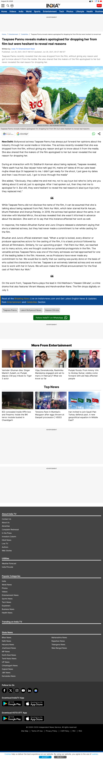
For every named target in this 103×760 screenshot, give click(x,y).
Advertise (6, 526)
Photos (69, 11)
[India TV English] (53, 6)
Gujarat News (7, 669)
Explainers (6, 606)
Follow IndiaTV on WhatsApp (49, 317)
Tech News (6, 602)
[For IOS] (34, 719)
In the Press (7, 533)
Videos (12, 11)
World (29, 11)
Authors (5, 547)
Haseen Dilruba (52, 310)
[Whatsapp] (93, 134)
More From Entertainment (51, 345)
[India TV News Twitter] (98, 1)
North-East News (9, 655)
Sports (37, 11)
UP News (5, 662)
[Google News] (8, 134)
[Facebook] (4, 690)
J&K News (6, 672)
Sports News (7, 599)
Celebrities (24, 34)
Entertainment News (10, 595)
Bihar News (6, 637)
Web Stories (7, 550)
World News (7, 585)
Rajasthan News (58, 641)
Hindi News (6, 540)
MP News (6, 651)
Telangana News (58, 644)
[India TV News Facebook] (96, 1)
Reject (60, 757)
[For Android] (12, 719)
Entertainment (50, 11)
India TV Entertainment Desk (23, 49)
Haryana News (8, 644)
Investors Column (9, 536)
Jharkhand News (9, 648)
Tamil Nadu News (9, 658)
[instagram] (16, 690)
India (21, 11)
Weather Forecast (9, 563)
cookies (95, 754)
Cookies (8, 754)
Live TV (5, 543)
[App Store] (34, 704)
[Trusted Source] (22, 134)
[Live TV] (99, 5)
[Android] (92, 1)
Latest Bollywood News (31, 310)
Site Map (24, 731)
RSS (80, 731)
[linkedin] (29, 690)
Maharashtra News (59, 637)
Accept (45, 757)
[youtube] (23, 690)
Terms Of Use (37, 731)
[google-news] (35, 690)
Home (4, 11)
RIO (73, 731)
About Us (5, 522)
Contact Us (6, 519)
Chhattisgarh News (10, 665)
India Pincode (7, 567)
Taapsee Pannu (10, 310)
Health (90, 11)
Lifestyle (80, 11)
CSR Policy (64, 731)
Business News (8, 609)
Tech (61, 11)
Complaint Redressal (10, 529)
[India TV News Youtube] (101, 1)
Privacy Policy (51, 731)
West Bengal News (59, 648)
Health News (7, 613)
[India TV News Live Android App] (12, 704)
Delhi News (6, 641)
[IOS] (90, 1)
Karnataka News (8, 676)
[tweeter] (10, 690)
